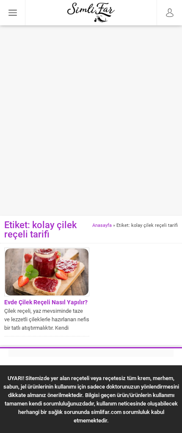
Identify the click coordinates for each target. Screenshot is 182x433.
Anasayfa (102, 225)
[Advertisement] (91, 121)
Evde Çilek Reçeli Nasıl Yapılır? (46, 302)
